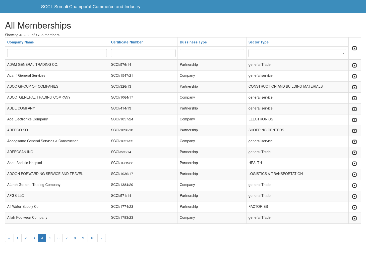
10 (92, 237)
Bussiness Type (193, 41)
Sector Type (258, 41)
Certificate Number (127, 41)
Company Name (20, 41)
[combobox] (297, 53)
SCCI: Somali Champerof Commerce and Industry (90, 6)
